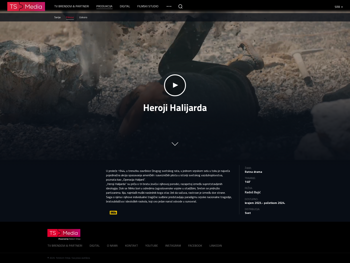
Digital (95, 245)
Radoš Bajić (253, 192)
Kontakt (131, 245)
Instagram (173, 245)
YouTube (151, 245)
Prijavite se (175, 215)
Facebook (195, 245)
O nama (112, 245)
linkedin (215, 245)
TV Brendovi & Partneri (64, 245)
